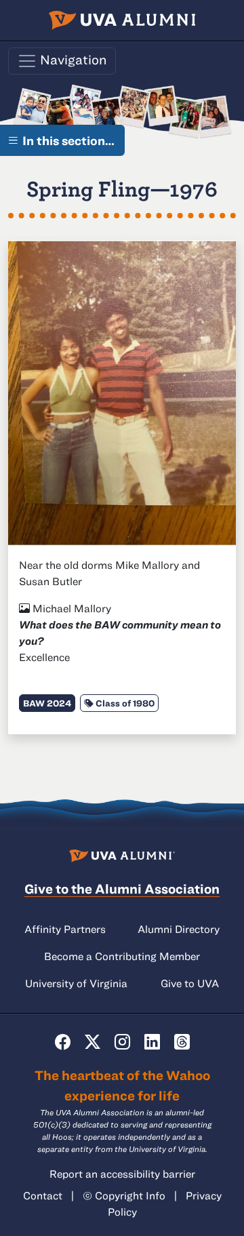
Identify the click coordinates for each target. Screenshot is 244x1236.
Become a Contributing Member (122, 956)
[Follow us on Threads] (182, 1042)
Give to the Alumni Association (122, 888)
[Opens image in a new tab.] (122, 391)
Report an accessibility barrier (122, 1174)
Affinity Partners (65, 929)
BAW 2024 (47, 703)
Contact (42, 1195)
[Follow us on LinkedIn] (152, 1042)
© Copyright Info (124, 1195)
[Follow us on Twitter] (92, 1042)
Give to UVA (190, 983)
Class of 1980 (124, 703)
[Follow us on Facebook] (62, 1042)
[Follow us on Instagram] (122, 1042)
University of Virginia (76, 983)
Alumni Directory (179, 929)
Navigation (72, 59)
